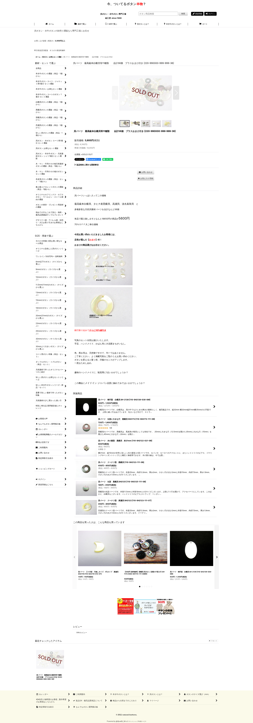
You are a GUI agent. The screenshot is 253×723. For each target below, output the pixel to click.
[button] (115, 93)
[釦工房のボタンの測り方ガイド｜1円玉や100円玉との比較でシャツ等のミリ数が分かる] (145, 606)
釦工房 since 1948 (113, 18)
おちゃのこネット (122, 721)
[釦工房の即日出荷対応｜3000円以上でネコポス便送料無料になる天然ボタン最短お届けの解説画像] (125, 606)
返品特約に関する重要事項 (87, 165)
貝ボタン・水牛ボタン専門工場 (113, 14)
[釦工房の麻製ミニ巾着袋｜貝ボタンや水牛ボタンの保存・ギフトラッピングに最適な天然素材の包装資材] (165, 606)
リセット (214, 641)
